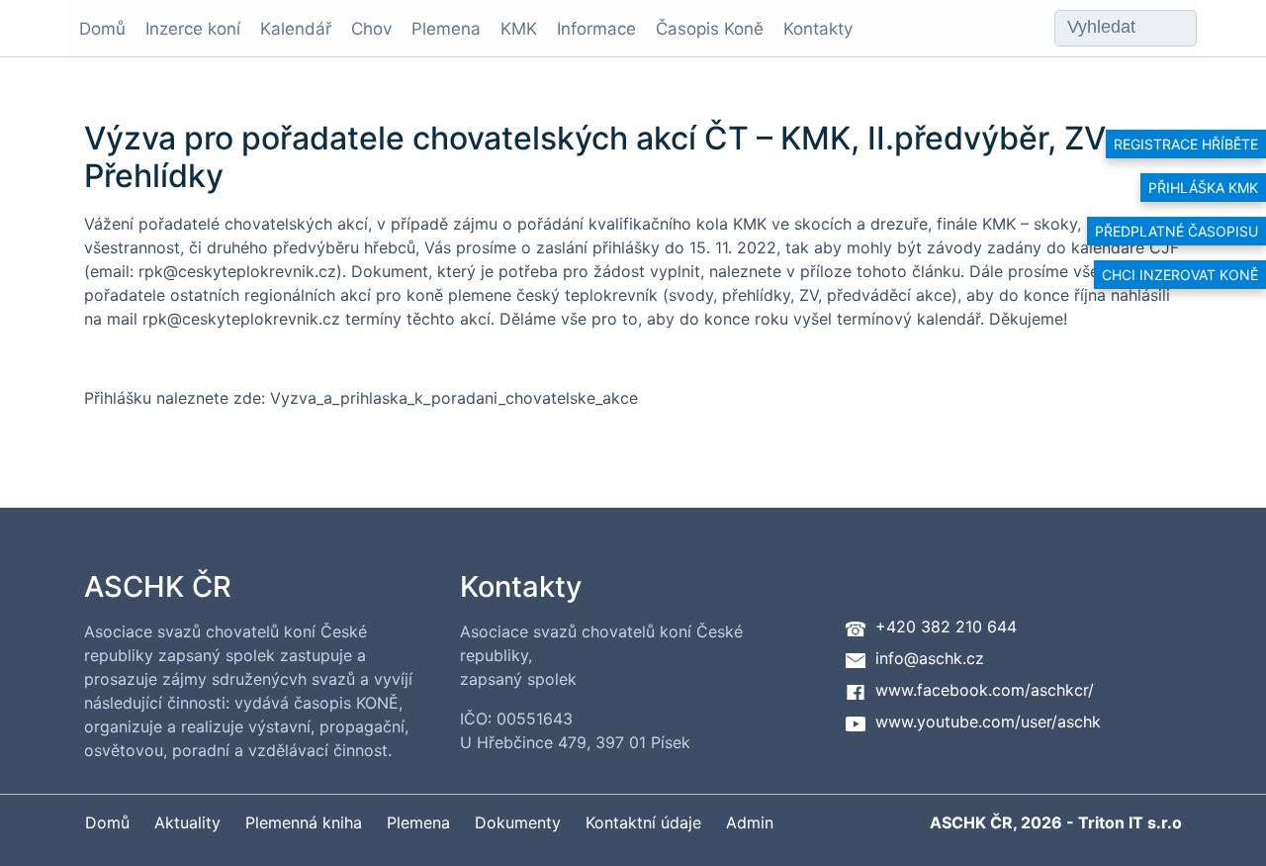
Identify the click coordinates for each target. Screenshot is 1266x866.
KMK (518, 29)
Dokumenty (518, 822)
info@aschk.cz (929, 658)
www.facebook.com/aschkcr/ (984, 690)
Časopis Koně (710, 29)
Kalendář (295, 29)
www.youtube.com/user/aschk (988, 721)
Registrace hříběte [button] (1186, 144)
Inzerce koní (192, 29)
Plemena (446, 29)
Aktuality (187, 822)
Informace (596, 29)
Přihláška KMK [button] (1203, 187)
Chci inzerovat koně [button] (1180, 274)
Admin (749, 822)
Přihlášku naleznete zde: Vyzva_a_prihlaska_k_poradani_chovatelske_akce (361, 398)
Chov (371, 29)
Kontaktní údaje (643, 822)
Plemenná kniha (303, 822)
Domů (102, 29)
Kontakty (818, 29)
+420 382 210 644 (946, 626)
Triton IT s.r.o (1130, 822)
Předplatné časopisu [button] (1176, 231)
